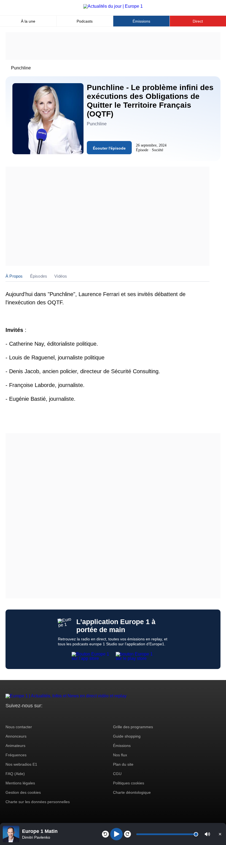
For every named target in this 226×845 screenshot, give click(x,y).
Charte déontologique (132, 792)
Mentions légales (20, 783)
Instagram (18, 716)
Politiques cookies (128, 783)
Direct (198, 21)
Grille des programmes (133, 727)
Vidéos (60, 276)
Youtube (37, 716)
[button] (207, 834)
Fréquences (16, 755)
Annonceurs (16, 736)
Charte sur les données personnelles (38, 802)
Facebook (27, 716)
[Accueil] (113, 6)
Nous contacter (19, 727)
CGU (117, 773)
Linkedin (55, 716)
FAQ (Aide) (15, 773)
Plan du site (123, 764)
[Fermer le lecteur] (220, 834)
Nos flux (120, 755)
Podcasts (85, 21)
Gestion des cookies (23, 792)
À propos (14, 276)
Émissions (141, 21)
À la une (28, 21)
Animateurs (15, 745)
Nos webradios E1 (21, 764)
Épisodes (38, 276)
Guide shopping (127, 736)
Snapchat (46, 716)
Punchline (21, 68)
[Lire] (116, 834)
